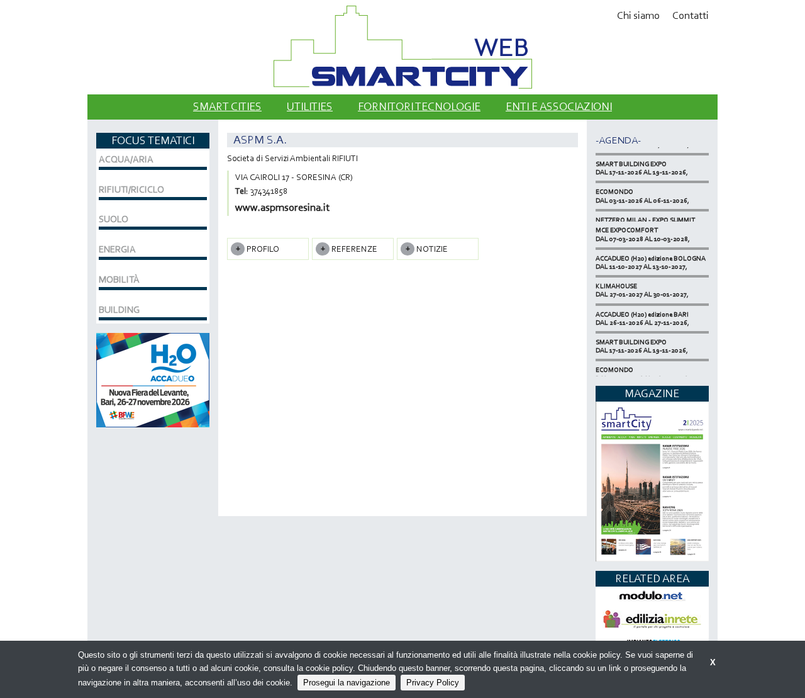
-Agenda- (618, 140)
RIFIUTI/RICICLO (131, 189)
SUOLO (113, 219)
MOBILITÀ (119, 279)
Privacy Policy (432, 682)
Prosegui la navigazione (346, 682)
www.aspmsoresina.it (282, 207)
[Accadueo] (152, 379)
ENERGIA (117, 249)
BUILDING (119, 309)
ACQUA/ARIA (126, 159)
